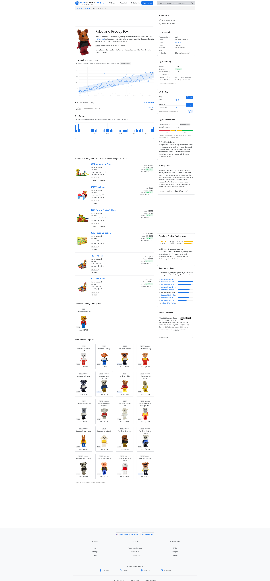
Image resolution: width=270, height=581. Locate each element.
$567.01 (150, 259)
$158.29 (150, 190)
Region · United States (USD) (128, 534)
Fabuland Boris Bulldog (171, 295)
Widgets (175, 552)
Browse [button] (102, 3)
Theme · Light (149, 534)
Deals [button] (113, 3)
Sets (95, 548)
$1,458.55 (149, 236)
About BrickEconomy (135, 548)
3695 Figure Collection (101, 233)
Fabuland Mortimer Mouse (172, 290)
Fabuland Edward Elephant (172, 282)
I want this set (139, 181)
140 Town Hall (100, 39)
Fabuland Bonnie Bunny (171, 284)
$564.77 (150, 282)
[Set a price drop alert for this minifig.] (190, 111)
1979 (95, 261)
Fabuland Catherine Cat (171, 279)
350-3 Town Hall (98, 278)
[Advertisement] (114, 18)
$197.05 (150, 213)
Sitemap (175, 555)
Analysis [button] (124, 3)
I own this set (139, 178)
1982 (95, 215)
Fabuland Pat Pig (169, 303)
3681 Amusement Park (101, 164)
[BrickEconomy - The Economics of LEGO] (85, 3)
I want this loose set (168, 23)
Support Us (136, 555)
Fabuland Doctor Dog (170, 300)
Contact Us (135, 552)
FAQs (175, 548)
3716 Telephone (98, 187)
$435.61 (150, 167)
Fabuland (87, 8)
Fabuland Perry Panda (170, 298)
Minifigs (79, 8)
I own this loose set (168, 20)
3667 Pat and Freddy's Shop (103, 210)
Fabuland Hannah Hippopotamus (174, 287)
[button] (127, 119)
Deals (95, 555)
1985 (95, 170)
